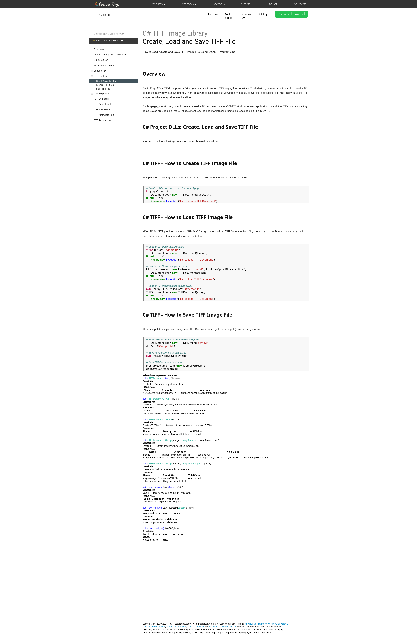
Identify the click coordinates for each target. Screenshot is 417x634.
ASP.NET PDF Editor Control (222, 626)
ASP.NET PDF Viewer (176, 626)
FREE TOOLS (188, 4)
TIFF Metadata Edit (104, 114)
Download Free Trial (291, 14)
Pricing (262, 14)
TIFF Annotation (102, 120)
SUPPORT (245, 4)
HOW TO (218, 4)
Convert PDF (100, 70)
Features (213, 14)
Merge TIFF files (105, 84)
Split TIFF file (103, 88)
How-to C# (246, 16)
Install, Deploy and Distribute (110, 54)
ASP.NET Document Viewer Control (262, 623)
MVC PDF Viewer (195, 626)
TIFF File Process (102, 76)
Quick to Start (101, 60)
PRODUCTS (158, 4)
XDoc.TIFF (105, 15)
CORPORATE (300, 4)
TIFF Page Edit (101, 93)
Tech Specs (228, 16)
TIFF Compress (102, 98)
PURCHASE (271, 4)
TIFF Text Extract (102, 109)
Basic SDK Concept (104, 65)
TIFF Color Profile (103, 104)
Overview (99, 49)
